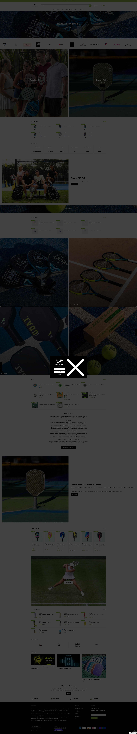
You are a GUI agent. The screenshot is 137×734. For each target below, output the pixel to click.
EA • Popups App (133, 732)
